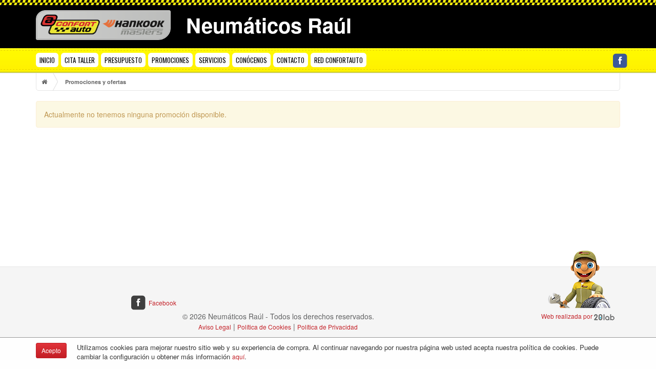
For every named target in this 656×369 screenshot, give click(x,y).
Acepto (51, 350)
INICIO (47, 60)
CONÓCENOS (251, 60)
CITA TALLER (80, 60)
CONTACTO (290, 60)
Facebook (162, 302)
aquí (238, 356)
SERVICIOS (212, 60)
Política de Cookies (264, 326)
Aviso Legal (214, 326)
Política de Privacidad (327, 326)
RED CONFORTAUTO (338, 60)
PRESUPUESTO (123, 60)
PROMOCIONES (170, 60)
